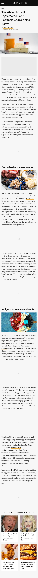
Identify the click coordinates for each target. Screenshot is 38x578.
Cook (3, 8)
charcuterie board (22, 87)
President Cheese (7, 264)
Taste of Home (16, 104)
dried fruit (14, 470)
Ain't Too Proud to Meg (20, 253)
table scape (22, 100)
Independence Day (16, 82)
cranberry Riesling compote (13, 475)
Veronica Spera (8, 27)
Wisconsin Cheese (20, 222)
